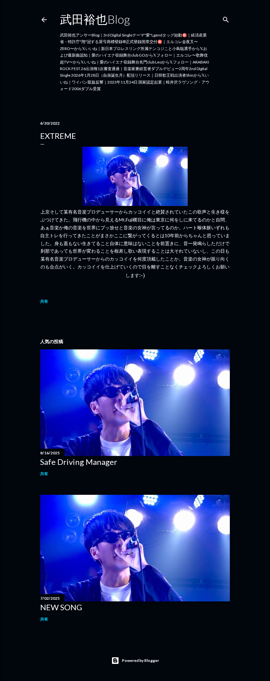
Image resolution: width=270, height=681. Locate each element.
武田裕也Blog (95, 19)
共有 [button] (44, 301)
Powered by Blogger (140, 660)
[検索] (226, 18)
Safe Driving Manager (78, 462)
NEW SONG (61, 607)
